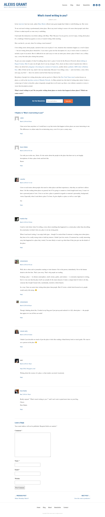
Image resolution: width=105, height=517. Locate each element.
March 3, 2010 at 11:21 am (26, 182)
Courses (64, 5)
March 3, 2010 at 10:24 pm (26, 334)
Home (38, 507)
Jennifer (22, 179)
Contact (66, 507)
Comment (18, 430)
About (78, 5)
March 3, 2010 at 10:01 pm (26, 264)
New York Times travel (68, 77)
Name (17, 461)
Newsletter (86, 5)
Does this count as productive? (82, 498)
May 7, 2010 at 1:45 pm (25, 394)
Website (17, 478)
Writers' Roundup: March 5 (22, 498)
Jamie (22, 118)
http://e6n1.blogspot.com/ (27, 368)
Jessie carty (23, 331)
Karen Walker (24, 147)
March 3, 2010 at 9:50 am (26, 121)
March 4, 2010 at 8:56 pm (26, 305)
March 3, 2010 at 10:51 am (26, 150)
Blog (71, 5)
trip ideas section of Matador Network (39, 80)
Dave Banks (23, 391)
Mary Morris (42, 24)
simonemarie (24, 261)
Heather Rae (23, 218)
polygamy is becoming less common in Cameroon (43, 67)
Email (17, 470)
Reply (21, 133)
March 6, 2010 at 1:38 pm (26, 363)
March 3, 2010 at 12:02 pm (26, 222)
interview (21, 24)
